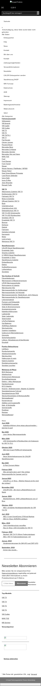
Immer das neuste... (10, 550)
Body (3, 203)
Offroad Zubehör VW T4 (10, 201)
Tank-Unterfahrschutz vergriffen (14, 525)
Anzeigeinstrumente (9, 309)
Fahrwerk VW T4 (8, 196)
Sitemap (7, 96)
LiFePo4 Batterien (8, 321)
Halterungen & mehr (9, 358)
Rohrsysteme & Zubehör (10, 285)
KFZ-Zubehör (7, 386)
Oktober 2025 (7, 447)
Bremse (4, 222)
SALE (6, 113)
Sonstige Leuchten (8, 365)
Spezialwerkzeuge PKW (10, 393)
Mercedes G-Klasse (9, 149)
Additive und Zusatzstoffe (11, 403)
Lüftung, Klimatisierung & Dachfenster (15, 340)
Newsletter (7, 71)
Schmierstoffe (7, 408)
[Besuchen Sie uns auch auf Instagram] (3, 667)
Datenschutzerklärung (10, 573)
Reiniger (5, 412)
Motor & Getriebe (8, 199)
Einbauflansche (7, 262)
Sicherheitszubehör (9, 337)
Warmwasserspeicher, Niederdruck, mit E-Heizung (20, 295)
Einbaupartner (9, 38)
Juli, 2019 (5, 514)
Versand (34, 674)
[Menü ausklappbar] (5, 2)
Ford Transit (6, 164)
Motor (4, 237)
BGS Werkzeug (7, 372)
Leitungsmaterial (8, 300)
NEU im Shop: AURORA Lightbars (15, 519)
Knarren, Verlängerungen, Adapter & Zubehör (18, 389)
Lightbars (5, 349)
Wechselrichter (7, 328)
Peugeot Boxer (7, 145)
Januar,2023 (6, 478)
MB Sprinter (6, 623)
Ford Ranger (6, 161)
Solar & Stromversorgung (11, 307)
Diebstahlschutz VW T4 (10, 210)
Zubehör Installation (9, 330)
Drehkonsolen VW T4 (9, 194)
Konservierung (7, 400)
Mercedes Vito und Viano (11, 154)
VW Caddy (5, 126)
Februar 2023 (7, 469)
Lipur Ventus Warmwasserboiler (14, 434)
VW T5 (4, 133)
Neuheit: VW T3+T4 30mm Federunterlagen (19, 534)
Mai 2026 (5, 432)
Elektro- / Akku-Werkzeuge (11, 381)
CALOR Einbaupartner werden (15, 75)
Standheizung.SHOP (11, 79)
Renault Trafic (7, 185)
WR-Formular (8, 84)
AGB (5, 92)
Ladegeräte (6, 314)
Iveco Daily (6, 178)
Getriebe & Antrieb (8, 232)
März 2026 (6, 438)
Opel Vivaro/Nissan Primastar (12, 173)
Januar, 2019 (7, 541)
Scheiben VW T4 (8, 218)
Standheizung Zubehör (10, 260)
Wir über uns (8, 54)
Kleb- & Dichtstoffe (8, 405)
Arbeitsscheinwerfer (9, 354)
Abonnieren (21, 583)
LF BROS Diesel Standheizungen (14, 255)
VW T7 (4, 138)
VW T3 (4, 130)
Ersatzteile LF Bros (8, 257)
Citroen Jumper (7, 142)
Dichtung (5, 225)
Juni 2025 (5, 454)
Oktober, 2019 (7, 505)
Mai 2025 (5, 463)
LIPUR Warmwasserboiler (11, 283)
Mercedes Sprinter (8, 152)
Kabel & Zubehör (8, 361)
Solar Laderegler (8, 316)
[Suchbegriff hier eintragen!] (38, 13)
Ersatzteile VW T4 (8, 220)
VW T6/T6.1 (6, 135)
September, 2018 (8, 547)
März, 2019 (6, 523)
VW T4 (4, 602)
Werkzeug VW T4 (8, 241)
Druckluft (5, 342)
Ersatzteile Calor (8, 250)
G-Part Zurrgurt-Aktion (11, 465)
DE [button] (2, 8)
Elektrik (4, 227)
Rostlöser (5, 410)
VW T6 (4, 610)
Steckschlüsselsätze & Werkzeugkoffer (16, 396)
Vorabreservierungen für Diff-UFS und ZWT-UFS (20, 543)
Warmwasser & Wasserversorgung (14, 281)
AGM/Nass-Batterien (9, 326)
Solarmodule (6, 319)
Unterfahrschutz (7, 206)
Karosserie (6, 234)
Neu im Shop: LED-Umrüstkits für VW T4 (17, 528)
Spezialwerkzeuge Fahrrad (11, 391)
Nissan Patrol (6, 171)
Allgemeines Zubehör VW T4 (12, 192)
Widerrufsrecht (9, 109)
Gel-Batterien (6, 323)
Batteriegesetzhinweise (12, 105)
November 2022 (8, 487)
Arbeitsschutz (7, 374)
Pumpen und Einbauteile (10, 302)
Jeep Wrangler (7, 183)
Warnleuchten (7, 356)
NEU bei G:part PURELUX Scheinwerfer (17, 450)
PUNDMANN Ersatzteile (10, 304)
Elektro (4, 264)
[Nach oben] (20, 684)
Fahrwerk (5, 229)
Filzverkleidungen (8, 278)
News (6, 46)
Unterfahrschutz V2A (9, 208)
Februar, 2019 (7, 532)
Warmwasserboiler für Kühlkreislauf (14, 290)
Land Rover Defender (9, 175)
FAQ (5, 42)
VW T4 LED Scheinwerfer (11, 213)
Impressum (8, 100)
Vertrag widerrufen (11, 659)
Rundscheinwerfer (8, 351)
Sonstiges (5, 272)
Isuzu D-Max (6, 180)
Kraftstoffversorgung (9, 267)
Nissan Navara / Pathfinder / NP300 (14, 168)
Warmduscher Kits (8, 288)
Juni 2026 (5, 423)
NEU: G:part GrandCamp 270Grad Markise (18, 516)
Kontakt (6, 50)
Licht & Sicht (6, 239)
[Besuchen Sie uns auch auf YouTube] (3, 665)
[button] (7, 7)
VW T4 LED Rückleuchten (11, 215)
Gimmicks (5, 335)
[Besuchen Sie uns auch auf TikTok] (3, 670)
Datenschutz (8, 88)
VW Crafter (6, 128)
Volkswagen (6, 121)
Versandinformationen (11, 67)
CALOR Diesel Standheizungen (13, 248)
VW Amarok (6, 123)
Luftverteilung (7, 269)
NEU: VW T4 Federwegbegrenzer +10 (17, 537)
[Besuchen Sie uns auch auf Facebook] (3, 662)
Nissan (4, 166)
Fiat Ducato (6, 140)
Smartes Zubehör (8, 253)
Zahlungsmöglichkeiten (12, 63)
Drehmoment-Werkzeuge (11, 377)
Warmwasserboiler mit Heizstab (13, 292)
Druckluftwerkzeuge (9, 379)
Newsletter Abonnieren (32, 583)
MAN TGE (5, 156)
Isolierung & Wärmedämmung (12, 333)
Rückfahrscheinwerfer (10, 363)
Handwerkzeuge (8, 384)
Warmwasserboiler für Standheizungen (16, 297)
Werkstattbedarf (7, 398)
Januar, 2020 (7, 496)
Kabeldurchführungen (9, 311)
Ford (3, 159)
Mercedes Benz (7, 147)
